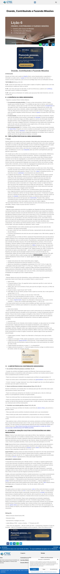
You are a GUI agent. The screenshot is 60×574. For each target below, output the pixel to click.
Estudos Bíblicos (24, 562)
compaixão (26, 149)
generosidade (39, 379)
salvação (37, 117)
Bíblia (34, 245)
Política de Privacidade (47, 557)
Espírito (26, 76)
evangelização (49, 105)
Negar (44, 569)
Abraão (29, 447)
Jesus (37, 171)
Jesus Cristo (12, 129)
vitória (37, 447)
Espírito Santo (17, 300)
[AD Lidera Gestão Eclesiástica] (30, 68)
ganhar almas (13, 505)
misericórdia (33, 197)
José (44, 482)
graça (38, 112)
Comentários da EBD (25, 557)
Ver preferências (53, 569)
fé (24, 490)
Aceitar (34, 569)
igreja (22, 78)
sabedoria (22, 130)
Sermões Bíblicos (24, 560)
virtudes (42, 492)
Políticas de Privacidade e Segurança (37, 571)
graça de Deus (23, 340)
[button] (57, 559)
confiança (49, 88)
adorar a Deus (41, 408)
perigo (7, 480)
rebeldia (16, 196)
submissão (21, 173)
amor (33, 489)
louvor (14, 456)
